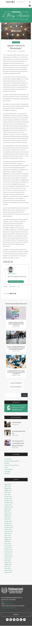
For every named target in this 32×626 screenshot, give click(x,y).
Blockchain (12, 286)
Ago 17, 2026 (15, 435)
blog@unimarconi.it (17, 409)
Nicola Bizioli (21, 51)
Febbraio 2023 (8, 570)
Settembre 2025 (8, 506)
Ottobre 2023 (8, 554)
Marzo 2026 (7, 494)
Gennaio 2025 (8, 523)
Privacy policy (4, 607)
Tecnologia (16, 42)
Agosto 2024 (7, 533)
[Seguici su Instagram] (7, 619)
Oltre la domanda (16, 422)
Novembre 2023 (8, 552)
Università (7, 473)
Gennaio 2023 (8, 572)
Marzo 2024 (7, 543)
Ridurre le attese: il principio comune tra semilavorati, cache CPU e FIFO (16, 324)
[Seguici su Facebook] (10, 619)
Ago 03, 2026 (15, 447)
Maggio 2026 (7, 490)
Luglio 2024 (7, 535)
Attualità (6, 463)
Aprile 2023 (7, 566)
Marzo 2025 (7, 519)
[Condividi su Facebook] (10, 293)
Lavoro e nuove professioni (11, 465)
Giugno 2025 (7, 513)
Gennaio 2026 (8, 498)
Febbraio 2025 (8, 521)
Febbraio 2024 (8, 545)
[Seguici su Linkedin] (21, 619)
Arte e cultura (7, 459)
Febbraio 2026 (8, 496)
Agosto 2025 (7, 509)
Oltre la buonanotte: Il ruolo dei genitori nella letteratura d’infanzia (18, 443)
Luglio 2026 (7, 486)
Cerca (24, 395)
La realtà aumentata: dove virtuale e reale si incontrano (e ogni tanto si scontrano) (16, 372)
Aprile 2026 (7, 492)
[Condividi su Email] (15, 293)
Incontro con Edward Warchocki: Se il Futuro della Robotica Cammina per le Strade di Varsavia (16, 348)
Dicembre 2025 (8, 500)
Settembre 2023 (8, 556)
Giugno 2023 (7, 562)
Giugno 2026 (7, 488)
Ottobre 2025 (8, 504)
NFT (18, 286)
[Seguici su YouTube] (17, 619)
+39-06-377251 (7, 601)
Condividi (6, 293)
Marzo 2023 (7, 568)
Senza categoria (8, 469)
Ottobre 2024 (8, 529)
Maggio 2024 (7, 539)
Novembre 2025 (8, 502)
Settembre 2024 (8, 531)
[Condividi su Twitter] (12, 293)
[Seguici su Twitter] (14, 619)
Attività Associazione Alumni (11, 461)
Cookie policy (12, 607)
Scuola (6, 467)
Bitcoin (5, 286)
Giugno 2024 (7, 537)
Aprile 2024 (7, 541)
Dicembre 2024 (8, 525)
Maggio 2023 (7, 564)
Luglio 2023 (7, 560)
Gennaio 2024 (8, 547)
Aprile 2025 (7, 517)
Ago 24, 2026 (15, 424)
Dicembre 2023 (8, 550)
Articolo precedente (16, 383)
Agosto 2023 (7, 558)
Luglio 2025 (7, 511)
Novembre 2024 (8, 527)
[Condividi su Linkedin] (13, 293)
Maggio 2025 (7, 515)
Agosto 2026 (7, 484)
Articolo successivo (15, 386)
